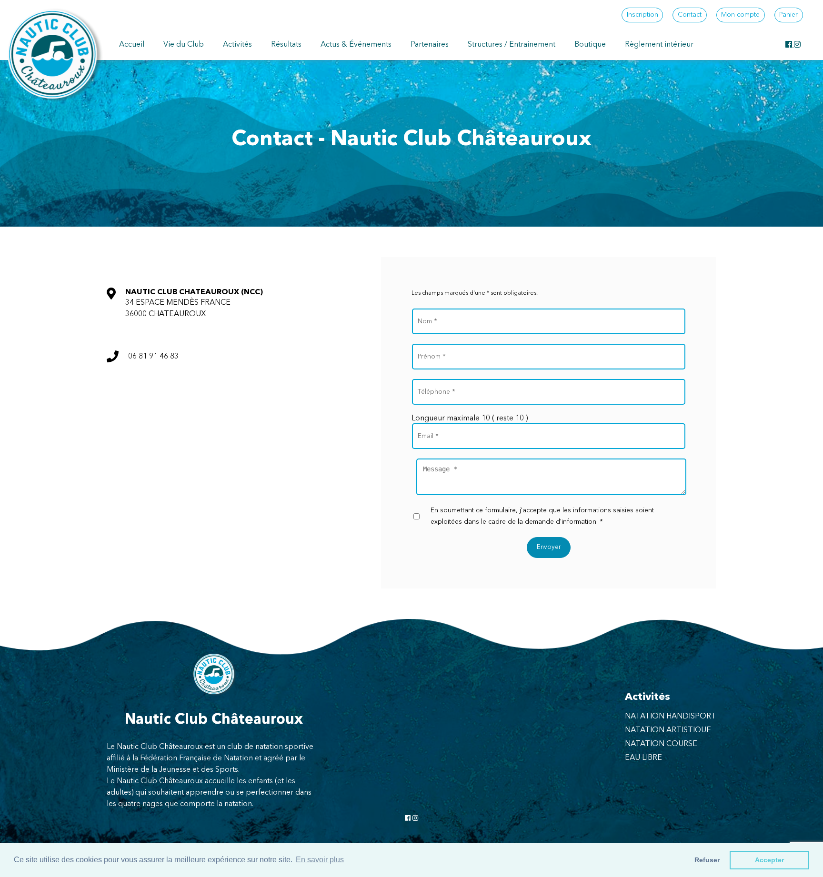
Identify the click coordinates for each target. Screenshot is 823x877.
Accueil (131, 45)
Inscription (642, 14)
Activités (237, 45)
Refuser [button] (707, 860)
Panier (788, 14)
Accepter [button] (769, 860)
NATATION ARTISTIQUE (668, 730)
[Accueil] (52, 54)
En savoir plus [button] (320, 860)
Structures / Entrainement (511, 45)
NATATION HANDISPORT (670, 716)
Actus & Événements (356, 45)
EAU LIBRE (643, 758)
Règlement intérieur (659, 45)
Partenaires (430, 45)
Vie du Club (183, 45)
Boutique (590, 45)
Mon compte (740, 14)
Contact (690, 14)
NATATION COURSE (661, 744)
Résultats (286, 45)
